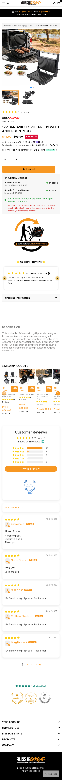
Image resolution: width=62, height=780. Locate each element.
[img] (12, 519)
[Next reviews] (57, 278)
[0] (59, 3)
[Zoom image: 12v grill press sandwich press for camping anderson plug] (31, 57)
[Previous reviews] (4, 278)
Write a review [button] (31, 468)
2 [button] (27, 664)
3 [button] (31, 664)
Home (8, 25)
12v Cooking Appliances (24, 25)
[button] (31, 87)
